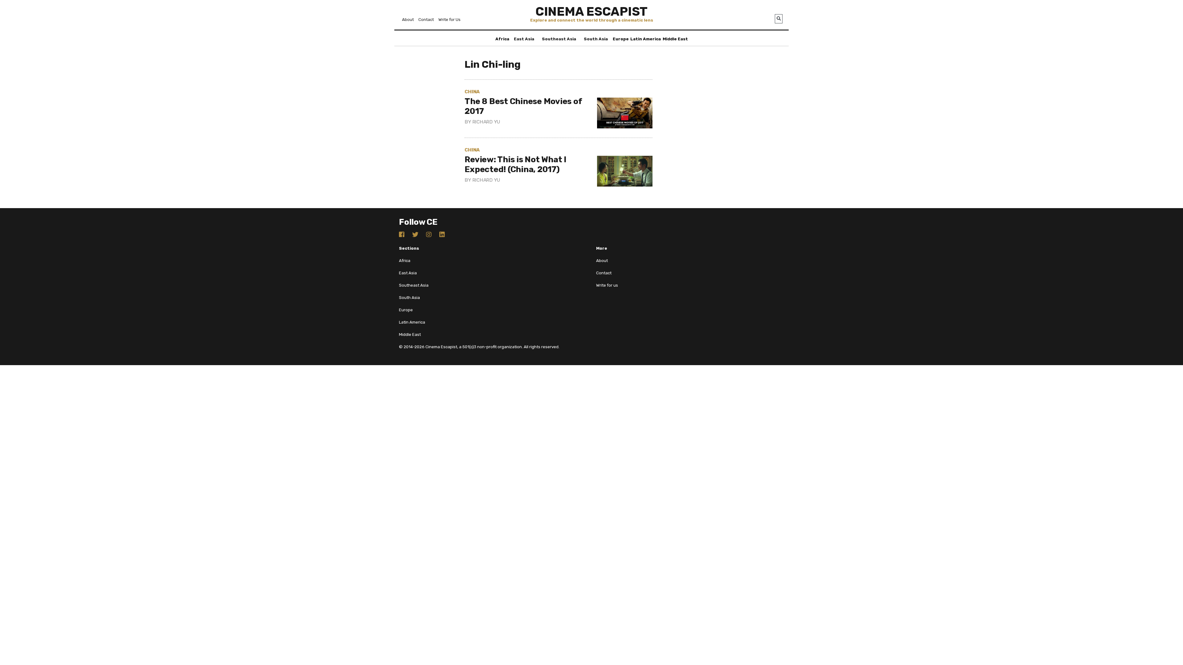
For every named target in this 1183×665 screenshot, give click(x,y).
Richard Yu (486, 122)
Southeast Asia (559, 39)
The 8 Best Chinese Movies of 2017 (523, 106)
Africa (502, 39)
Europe (621, 39)
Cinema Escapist (591, 11)
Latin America (645, 39)
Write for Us (449, 19)
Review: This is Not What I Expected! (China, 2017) (516, 164)
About (408, 19)
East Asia (524, 39)
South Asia (596, 39)
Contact (426, 19)
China (472, 92)
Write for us (607, 285)
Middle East (675, 39)
